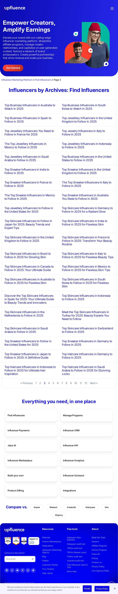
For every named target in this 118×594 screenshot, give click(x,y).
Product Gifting (16, 490)
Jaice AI (12, 445)
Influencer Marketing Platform (16, 79)
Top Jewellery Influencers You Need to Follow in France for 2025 (29, 132)
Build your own (16, 475)
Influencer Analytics (73, 460)
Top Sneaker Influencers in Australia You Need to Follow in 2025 (85, 197)
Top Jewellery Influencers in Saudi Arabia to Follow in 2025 (26, 158)
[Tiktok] (28, 570)
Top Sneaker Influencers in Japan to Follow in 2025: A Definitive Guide (27, 355)
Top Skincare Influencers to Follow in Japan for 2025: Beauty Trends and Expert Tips (28, 224)
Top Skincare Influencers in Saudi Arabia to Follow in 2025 (26, 330)
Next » (94, 383)
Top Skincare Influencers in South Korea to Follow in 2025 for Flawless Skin (85, 283)
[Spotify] (33, 570)
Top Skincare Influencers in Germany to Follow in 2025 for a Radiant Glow (87, 209)
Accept (87, 588)
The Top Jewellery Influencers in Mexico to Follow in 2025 (25, 145)
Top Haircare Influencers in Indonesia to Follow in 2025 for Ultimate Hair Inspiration (30, 370)
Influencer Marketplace (20, 460)
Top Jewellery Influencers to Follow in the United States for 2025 (28, 209)
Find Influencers (43, 79)
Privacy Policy (102, 588)
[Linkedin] (6, 570)
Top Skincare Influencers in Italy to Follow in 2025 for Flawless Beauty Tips (87, 255)
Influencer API (70, 445)
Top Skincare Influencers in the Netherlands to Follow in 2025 (24, 313)
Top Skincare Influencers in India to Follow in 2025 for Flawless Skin (84, 222)
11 (81, 383)
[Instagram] (22, 570)
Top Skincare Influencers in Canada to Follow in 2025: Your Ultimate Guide (29, 268)
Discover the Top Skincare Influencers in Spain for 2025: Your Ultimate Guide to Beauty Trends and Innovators (29, 299)
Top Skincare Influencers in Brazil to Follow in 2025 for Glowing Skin (27, 255)
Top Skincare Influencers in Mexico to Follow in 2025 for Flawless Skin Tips (86, 268)
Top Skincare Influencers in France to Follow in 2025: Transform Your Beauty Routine (87, 241)
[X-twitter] (12, 570)
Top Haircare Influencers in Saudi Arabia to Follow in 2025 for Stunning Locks (86, 370)
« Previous (26, 383)
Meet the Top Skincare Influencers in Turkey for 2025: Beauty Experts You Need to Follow (85, 315)
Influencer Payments (18, 430)
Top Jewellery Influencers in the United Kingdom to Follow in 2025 (87, 119)
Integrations (69, 490)
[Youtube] (17, 570)
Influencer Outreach (73, 475)
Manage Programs (73, 415)
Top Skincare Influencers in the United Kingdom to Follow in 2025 (29, 239)
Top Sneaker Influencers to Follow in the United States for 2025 (27, 342)
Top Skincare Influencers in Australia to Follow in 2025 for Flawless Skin (29, 281)
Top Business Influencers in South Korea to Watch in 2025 (84, 106)
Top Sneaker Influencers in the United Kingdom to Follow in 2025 (86, 171)
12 (86, 383)
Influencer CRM (71, 430)
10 (75, 383)
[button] (115, 588)
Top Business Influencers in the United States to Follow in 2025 (86, 158)
